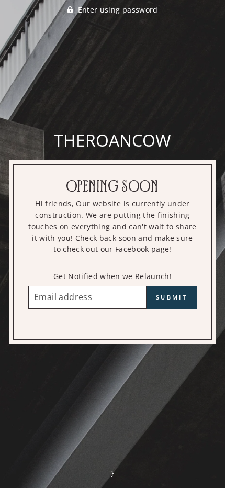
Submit (171, 297)
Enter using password (118, 10)
